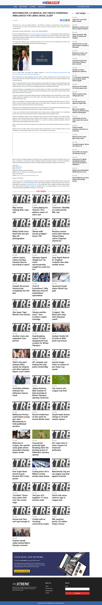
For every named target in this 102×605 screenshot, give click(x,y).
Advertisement (49, 590)
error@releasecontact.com (32, 184)
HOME (15, 6)
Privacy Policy (48, 588)
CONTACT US (41, 6)
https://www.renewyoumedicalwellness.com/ (38, 34)
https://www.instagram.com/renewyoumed (57, 72)
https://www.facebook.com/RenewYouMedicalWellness (26, 74)
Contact (47, 593)
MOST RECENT (23, 6)
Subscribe (77, 593)
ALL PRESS (32, 6)
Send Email (18, 168)
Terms (47, 586)
